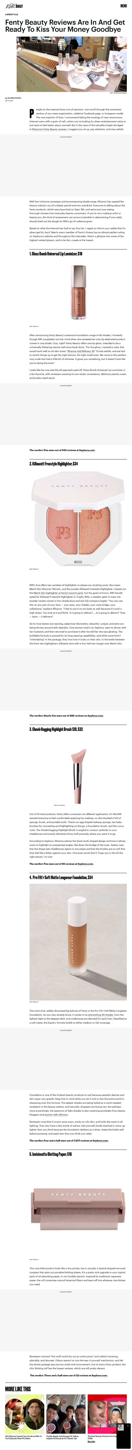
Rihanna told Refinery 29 (81, 351)
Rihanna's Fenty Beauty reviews (49, 129)
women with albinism (56, 1114)
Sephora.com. (100, 1375)
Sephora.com (87, 450)
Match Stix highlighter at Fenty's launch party (58, 592)
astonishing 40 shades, (101, 1014)
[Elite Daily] (14, 6)
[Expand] (119, 1425)
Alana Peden (14, 98)
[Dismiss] (128, 1425)
